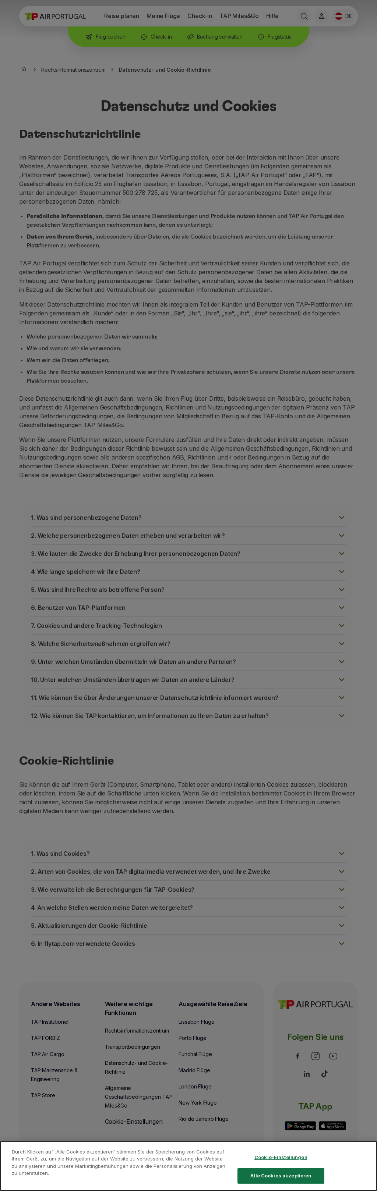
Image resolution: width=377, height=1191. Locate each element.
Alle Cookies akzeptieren (280, 1176)
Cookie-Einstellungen (280, 1157)
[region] (188, 1166)
